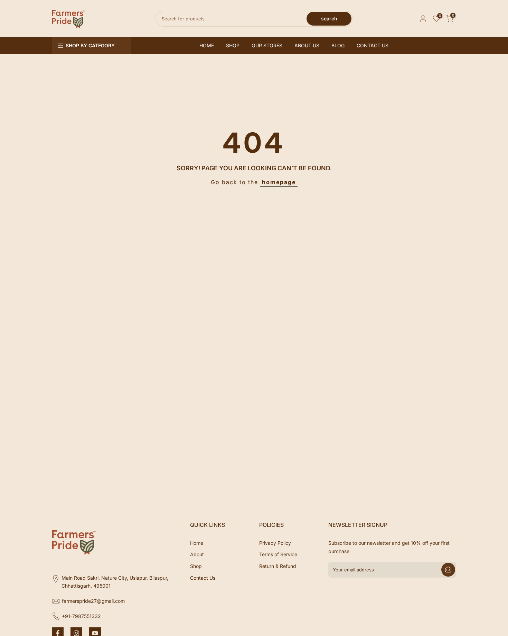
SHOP (232, 45)
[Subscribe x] (448, 570)
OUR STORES (267, 45)
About (197, 554)
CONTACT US (372, 45)
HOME (206, 45)
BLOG (338, 45)
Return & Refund (277, 566)
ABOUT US (306, 45)
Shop (196, 566)
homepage (279, 182)
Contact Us (202, 578)
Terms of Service (278, 554)
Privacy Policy (275, 543)
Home (196, 543)
